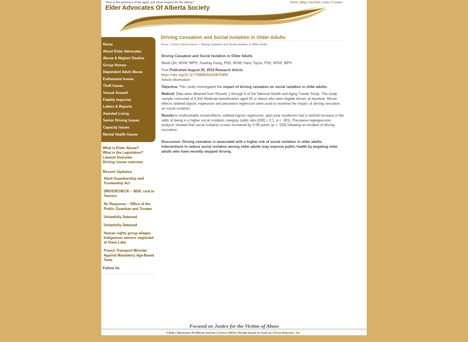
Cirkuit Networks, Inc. (286, 332)
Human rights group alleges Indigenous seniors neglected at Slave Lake (129, 238)
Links (326, 2)
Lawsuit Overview (117, 157)
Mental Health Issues (120, 134)
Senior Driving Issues (184, 44)
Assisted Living (116, 113)
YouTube (314, 2)
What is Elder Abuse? (121, 148)
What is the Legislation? (123, 152)
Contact (337, 2)
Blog (303, 2)
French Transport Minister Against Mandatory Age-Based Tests (129, 255)
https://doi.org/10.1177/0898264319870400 (194, 75)
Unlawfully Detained (120, 217)
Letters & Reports (117, 106)
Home (294, 2)
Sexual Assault (115, 93)
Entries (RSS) (227, 332)
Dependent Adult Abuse (122, 72)
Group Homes (114, 65)
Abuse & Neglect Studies (123, 58)
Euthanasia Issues (118, 79)
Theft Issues (113, 86)
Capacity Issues (116, 127)
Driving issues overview (123, 162)
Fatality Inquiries (117, 100)
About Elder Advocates (122, 51)
